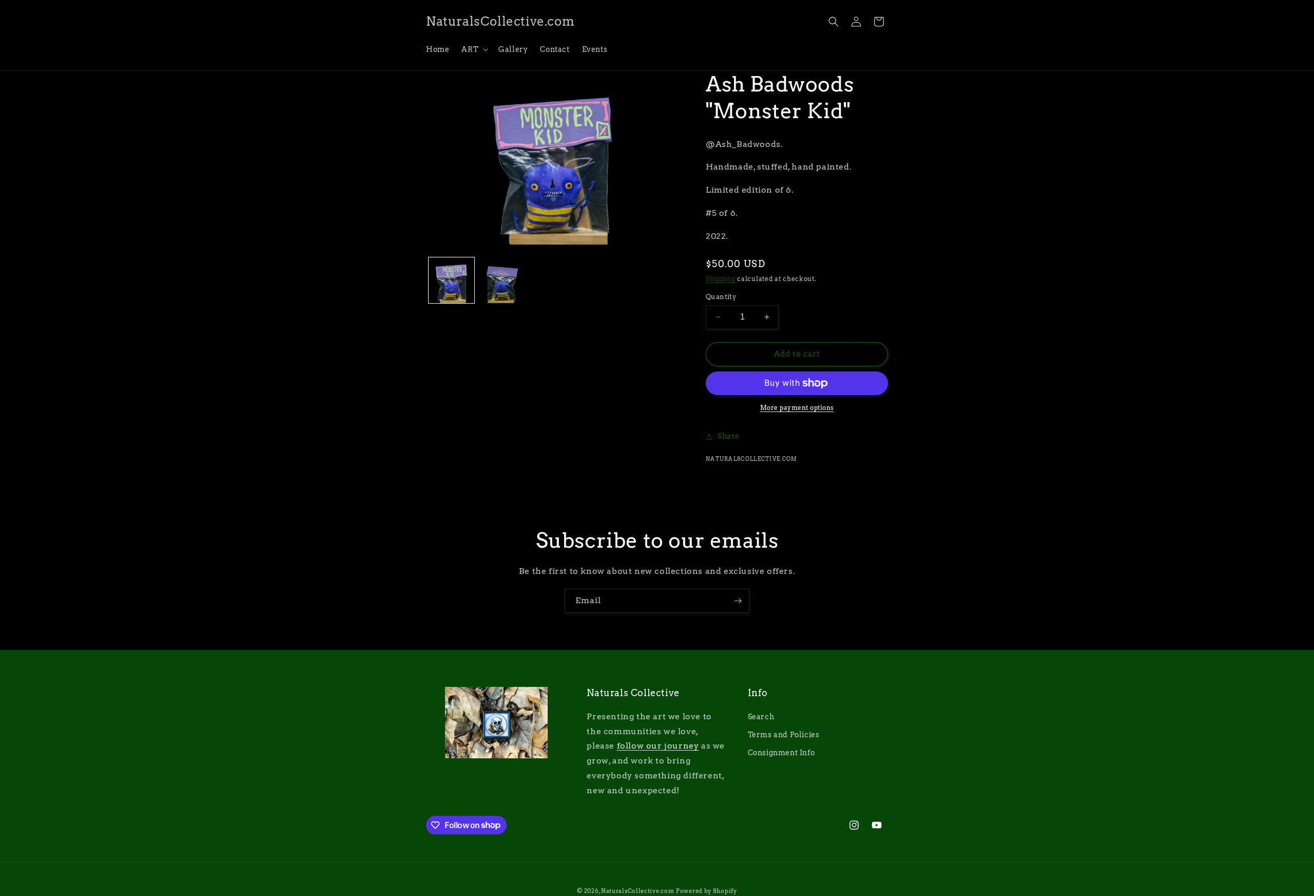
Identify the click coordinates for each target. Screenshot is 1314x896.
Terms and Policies (784, 735)
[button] (473, 49)
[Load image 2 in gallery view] (502, 280)
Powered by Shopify (706, 890)
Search (761, 717)
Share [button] (729, 436)
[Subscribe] (737, 601)
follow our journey (658, 746)
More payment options (797, 408)
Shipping (721, 279)
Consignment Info (781, 753)
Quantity (721, 297)
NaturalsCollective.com (637, 890)
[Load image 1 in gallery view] (451, 280)
